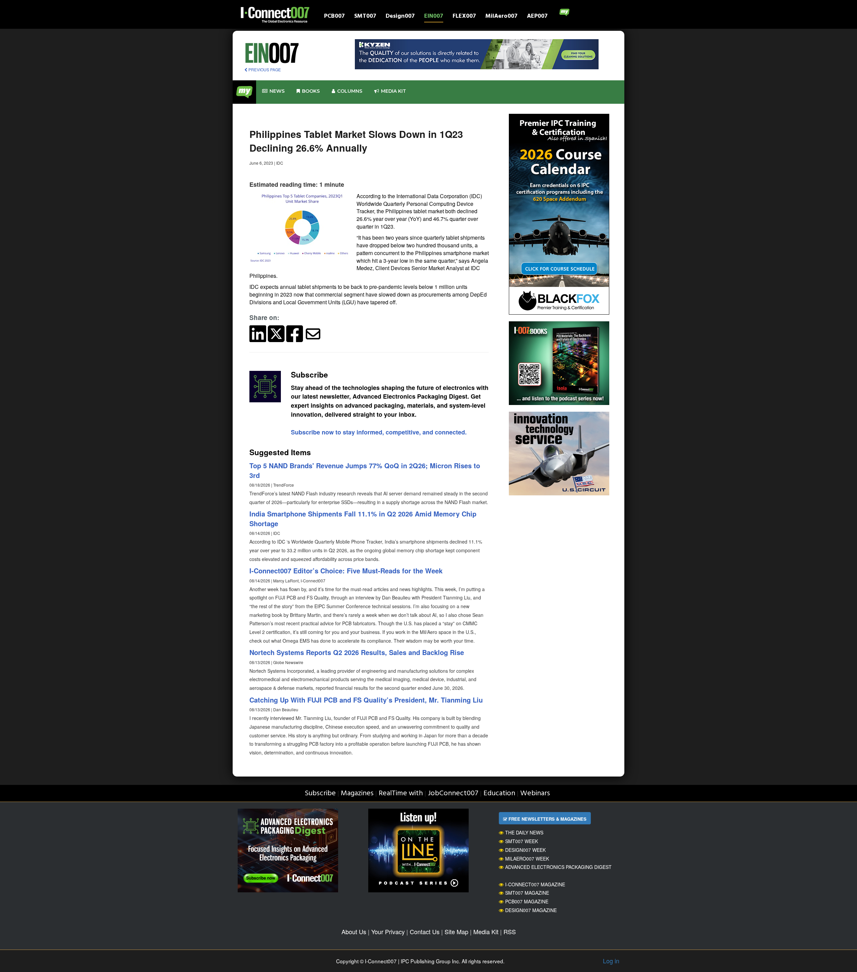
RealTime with (401, 793)
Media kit (393, 91)
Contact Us (425, 931)
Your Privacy (388, 931)
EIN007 (433, 17)
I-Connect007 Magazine (535, 884)
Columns (349, 91)
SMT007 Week (521, 841)
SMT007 (365, 17)
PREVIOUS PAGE (264, 69)
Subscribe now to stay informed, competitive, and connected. (379, 432)
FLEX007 (464, 17)
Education (499, 793)
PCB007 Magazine (526, 901)
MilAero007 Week (527, 858)
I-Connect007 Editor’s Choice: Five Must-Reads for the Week (346, 570)
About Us (353, 931)
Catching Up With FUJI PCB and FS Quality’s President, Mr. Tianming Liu (366, 700)
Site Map (456, 931)
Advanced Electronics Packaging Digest (558, 867)
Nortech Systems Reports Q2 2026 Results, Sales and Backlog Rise (356, 652)
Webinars (535, 793)
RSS (509, 931)
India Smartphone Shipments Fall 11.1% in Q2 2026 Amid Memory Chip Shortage (362, 518)
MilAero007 (501, 17)
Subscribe (320, 793)
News (277, 91)
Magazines (357, 793)
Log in (611, 960)
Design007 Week (525, 849)
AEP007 (537, 17)
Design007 (400, 17)
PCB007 (334, 17)
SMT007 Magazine (527, 892)
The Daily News (524, 832)
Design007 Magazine (531, 910)
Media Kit (485, 931)
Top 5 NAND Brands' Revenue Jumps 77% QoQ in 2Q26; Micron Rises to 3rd (364, 470)
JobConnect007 (453, 793)
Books (311, 91)
